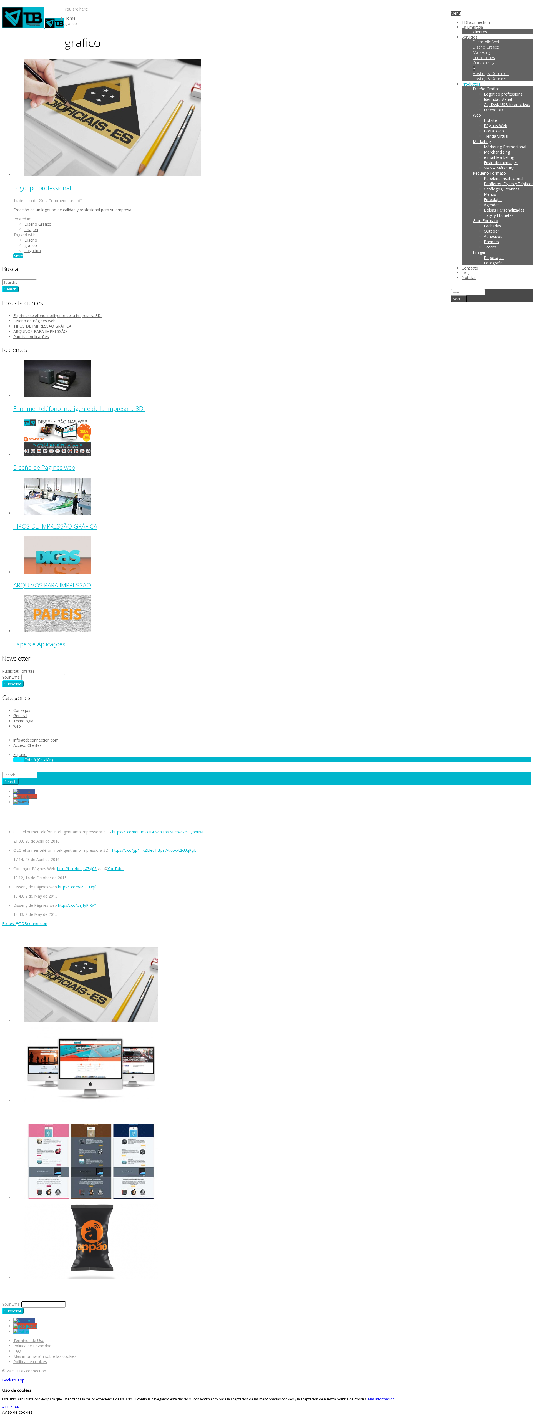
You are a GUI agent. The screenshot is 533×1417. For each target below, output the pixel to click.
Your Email (11, 677)
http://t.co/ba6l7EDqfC (78, 887)
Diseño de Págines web (34, 320)
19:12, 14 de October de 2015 (40, 877)
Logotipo (32, 250)
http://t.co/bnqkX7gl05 (77, 868)
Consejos (21, 710)
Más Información (381, 1399)
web (17, 726)
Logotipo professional (42, 188)
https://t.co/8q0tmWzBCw (135, 832)
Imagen (31, 229)
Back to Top (13, 1380)
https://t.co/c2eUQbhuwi (181, 832)
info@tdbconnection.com (36, 740)
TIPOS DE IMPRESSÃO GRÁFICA (42, 326)
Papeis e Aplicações (31, 336)
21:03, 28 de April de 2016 (36, 841)
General (20, 715)
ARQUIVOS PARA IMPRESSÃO (40, 331)
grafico (30, 245)
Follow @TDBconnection (24, 923)
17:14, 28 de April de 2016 (36, 859)
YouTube (115, 868)
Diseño (30, 240)
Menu (456, 13)
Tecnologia (23, 720)
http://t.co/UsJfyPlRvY (77, 905)
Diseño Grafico (37, 224)
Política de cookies (30, 1361)
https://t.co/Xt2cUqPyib (176, 850)
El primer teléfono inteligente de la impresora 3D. (57, 315)
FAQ (17, 1351)
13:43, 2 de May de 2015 (35, 896)
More (18, 255)
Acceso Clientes (27, 745)
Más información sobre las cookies (44, 1356)
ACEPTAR (10, 1407)
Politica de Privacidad (32, 1345)
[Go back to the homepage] (33, 26)
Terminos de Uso (28, 1340)
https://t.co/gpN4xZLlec (133, 850)
